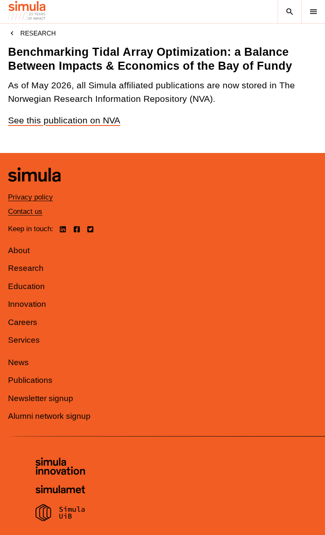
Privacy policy (30, 197)
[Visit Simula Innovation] (60, 467)
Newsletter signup (40, 398)
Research (38, 33)
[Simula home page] (34, 187)
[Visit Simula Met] (60, 490)
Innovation (27, 304)
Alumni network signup (49, 416)
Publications (30, 380)
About (19, 250)
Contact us (25, 211)
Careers (22, 322)
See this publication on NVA (64, 120)
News (18, 362)
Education (26, 286)
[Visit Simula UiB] (60, 514)
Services (24, 340)
